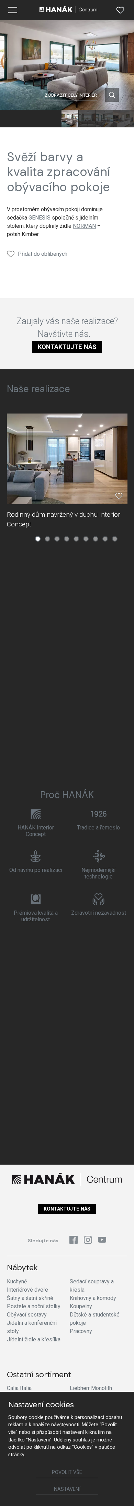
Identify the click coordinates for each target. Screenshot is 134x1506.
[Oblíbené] (120, 10)
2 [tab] (47, 539)
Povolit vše (67, 1472)
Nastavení (67, 1489)
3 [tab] (57, 539)
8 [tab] (105, 539)
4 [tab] (66, 539)
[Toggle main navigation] (12, 10)
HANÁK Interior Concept (36, 830)
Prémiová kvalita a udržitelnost (36, 916)
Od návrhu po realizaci (35, 870)
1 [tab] (38, 539)
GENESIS (40, 217)
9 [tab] (115, 539)
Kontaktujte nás (67, 346)
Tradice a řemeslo (98, 827)
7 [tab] (95, 539)
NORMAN (84, 226)
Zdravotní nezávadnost (98, 913)
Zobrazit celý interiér (71, 95)
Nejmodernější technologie (98, 873)
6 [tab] (86, 539)
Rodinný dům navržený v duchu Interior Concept (63, 519)
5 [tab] (76, 539)
